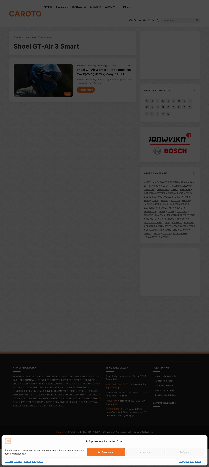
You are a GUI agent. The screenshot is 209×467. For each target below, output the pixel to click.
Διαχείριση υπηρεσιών (190, 461)
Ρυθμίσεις (185, 452)
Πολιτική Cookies (13, 461)
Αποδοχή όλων (105, 452)
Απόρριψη (145, 452)
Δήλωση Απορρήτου (33, 461)
